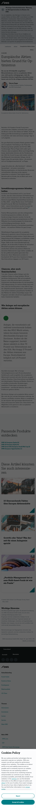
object (3, 783)
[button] (18, 796)
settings (14, 779)
